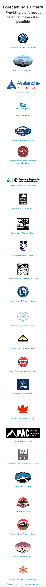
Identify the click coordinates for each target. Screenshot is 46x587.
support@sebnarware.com (28, 584)
